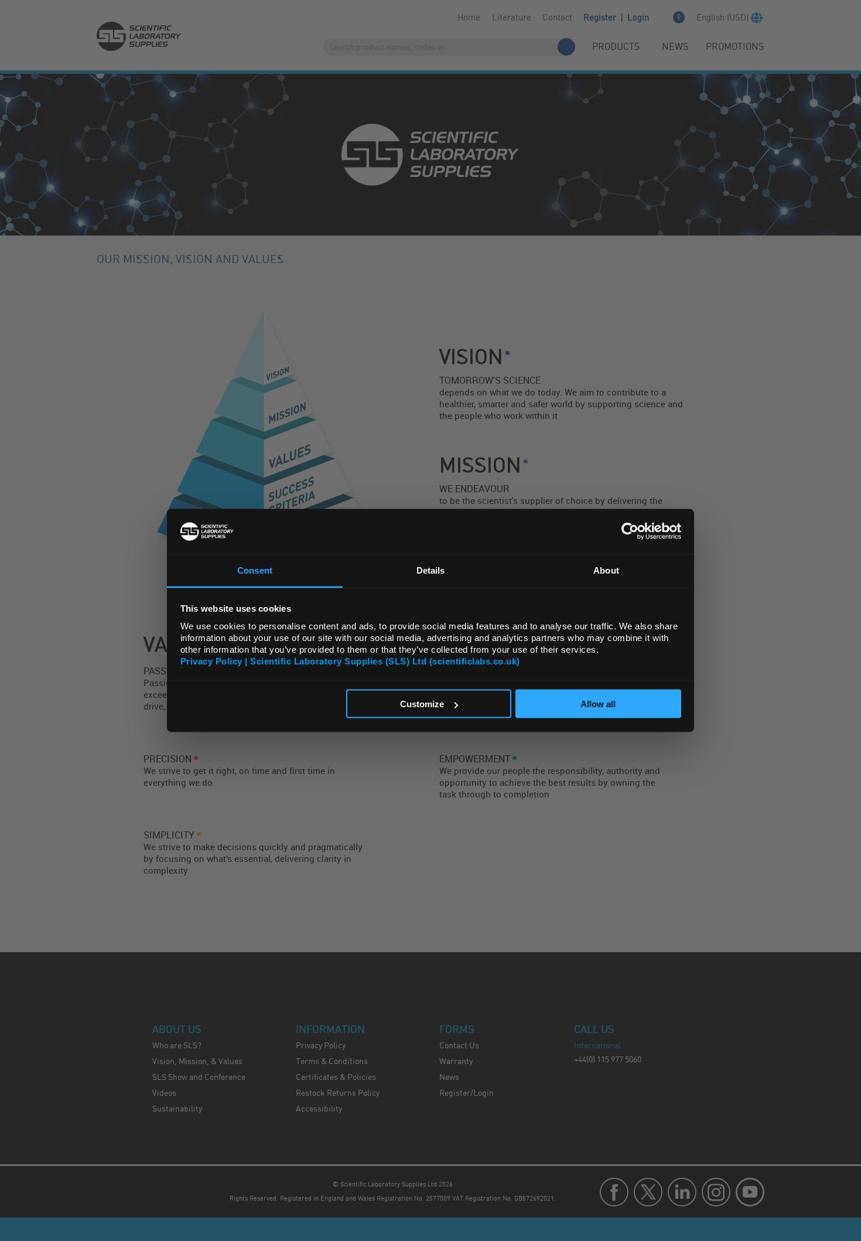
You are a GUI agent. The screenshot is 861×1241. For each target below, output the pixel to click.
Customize (422, 704)
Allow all (598, 704)
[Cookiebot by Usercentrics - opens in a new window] (630, 531)
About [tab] (606, 570)
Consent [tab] (254, 570)
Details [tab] (430, 570)
